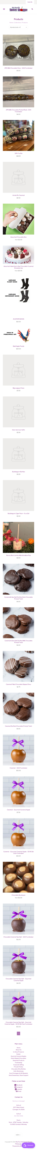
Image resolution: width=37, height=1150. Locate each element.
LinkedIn (19, 1089)
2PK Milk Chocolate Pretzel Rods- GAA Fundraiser (18, 110)
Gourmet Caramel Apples (18, 1056)
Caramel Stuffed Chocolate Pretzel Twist (18, 726)
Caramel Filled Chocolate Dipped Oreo (18, 684)
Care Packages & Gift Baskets (18, 1073)
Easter (18, 1054)
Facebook (19, 1085)
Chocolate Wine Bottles (18, 1069)
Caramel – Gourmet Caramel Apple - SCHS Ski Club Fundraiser (18, 852)
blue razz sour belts (18, 430)
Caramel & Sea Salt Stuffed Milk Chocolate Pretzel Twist (18, 641)
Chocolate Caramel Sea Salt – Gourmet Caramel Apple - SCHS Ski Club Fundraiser (18, 1023)
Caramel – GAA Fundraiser (18, 768)
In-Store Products (18, 1052)
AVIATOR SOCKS (18, 319)
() (30, 2)
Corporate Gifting (18, 1065)
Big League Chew (18, 388)
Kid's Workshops (19, 1071)
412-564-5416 (18, 1116)
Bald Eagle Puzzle (18, 346)
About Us (18, 1050)
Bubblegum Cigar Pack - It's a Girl (18, 513)
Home (11, 22)
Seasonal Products (18, 1060)
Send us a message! (19, 1101)
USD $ (17, 1135)
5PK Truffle (18, 153)
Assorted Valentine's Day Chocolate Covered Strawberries (18, 267)
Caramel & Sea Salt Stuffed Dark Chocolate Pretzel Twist (18, 598)
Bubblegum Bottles (18, 472)
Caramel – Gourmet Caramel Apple (18, 810)
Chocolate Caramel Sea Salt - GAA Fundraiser (18, 937)
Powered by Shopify (18, 1146)
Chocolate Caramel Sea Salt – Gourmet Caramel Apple (18, 979)
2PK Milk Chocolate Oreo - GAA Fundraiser (18, 68)
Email (19, 1091)
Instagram (19, 1087)
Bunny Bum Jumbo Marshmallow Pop (18, 555)
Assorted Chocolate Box (18, 237)
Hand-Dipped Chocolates (18, 1058)
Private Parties (18, 1067)
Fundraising (18, 1062)
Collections (17, 22)
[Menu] (4, 9)
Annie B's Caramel (19, 195)
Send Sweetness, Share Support (18, 1075)
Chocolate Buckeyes (18, 895)
